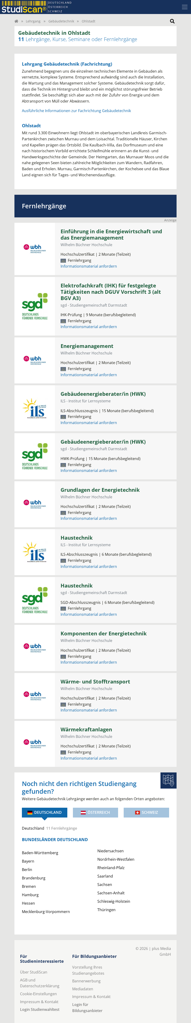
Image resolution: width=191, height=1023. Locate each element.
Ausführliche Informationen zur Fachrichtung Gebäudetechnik (76, 110)
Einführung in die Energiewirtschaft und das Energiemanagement (111, 234)
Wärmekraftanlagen (86, 729)
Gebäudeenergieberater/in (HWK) (103, 393)
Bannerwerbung (86, 981)
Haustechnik (77, 537)
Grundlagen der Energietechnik (100, 489)
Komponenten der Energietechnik (104, 633)
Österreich (99, 812)
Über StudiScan (33, 972)
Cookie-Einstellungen (38, 993)
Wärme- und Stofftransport (95, 681)
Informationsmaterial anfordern (89, 266)
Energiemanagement (87, 346)
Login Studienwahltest (39, 1009)
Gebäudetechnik (61, 21)
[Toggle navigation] (184, 7)
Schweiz (150, 812)
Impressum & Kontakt (39, 1001)
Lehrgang (33, 21)
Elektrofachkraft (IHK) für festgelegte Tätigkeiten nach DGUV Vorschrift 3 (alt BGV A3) (111, 292)
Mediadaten (82, 988)
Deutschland (48, 812)
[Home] (16, 21)
